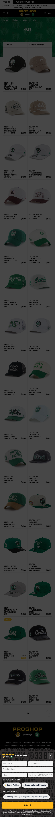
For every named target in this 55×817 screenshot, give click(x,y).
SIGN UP (28, 805)
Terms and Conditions (31, 811)
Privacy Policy (45, 811)
